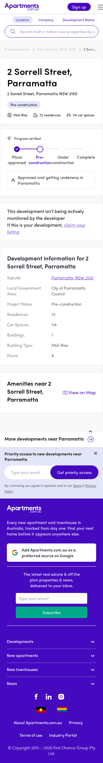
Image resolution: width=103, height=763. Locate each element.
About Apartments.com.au (38, 722)
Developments (17, 49)
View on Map (82, 392)
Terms (77, 485)
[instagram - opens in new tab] (61, 696)
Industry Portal (63, 735)
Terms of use (30, 735)
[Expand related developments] (90, 431)
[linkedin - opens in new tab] (48, 696)
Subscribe (52, 612)
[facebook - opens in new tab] (36, 696)
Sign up (79, 7)
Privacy (76, 722)
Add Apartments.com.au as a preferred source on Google (49, 552)
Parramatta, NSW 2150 (56, 49)
